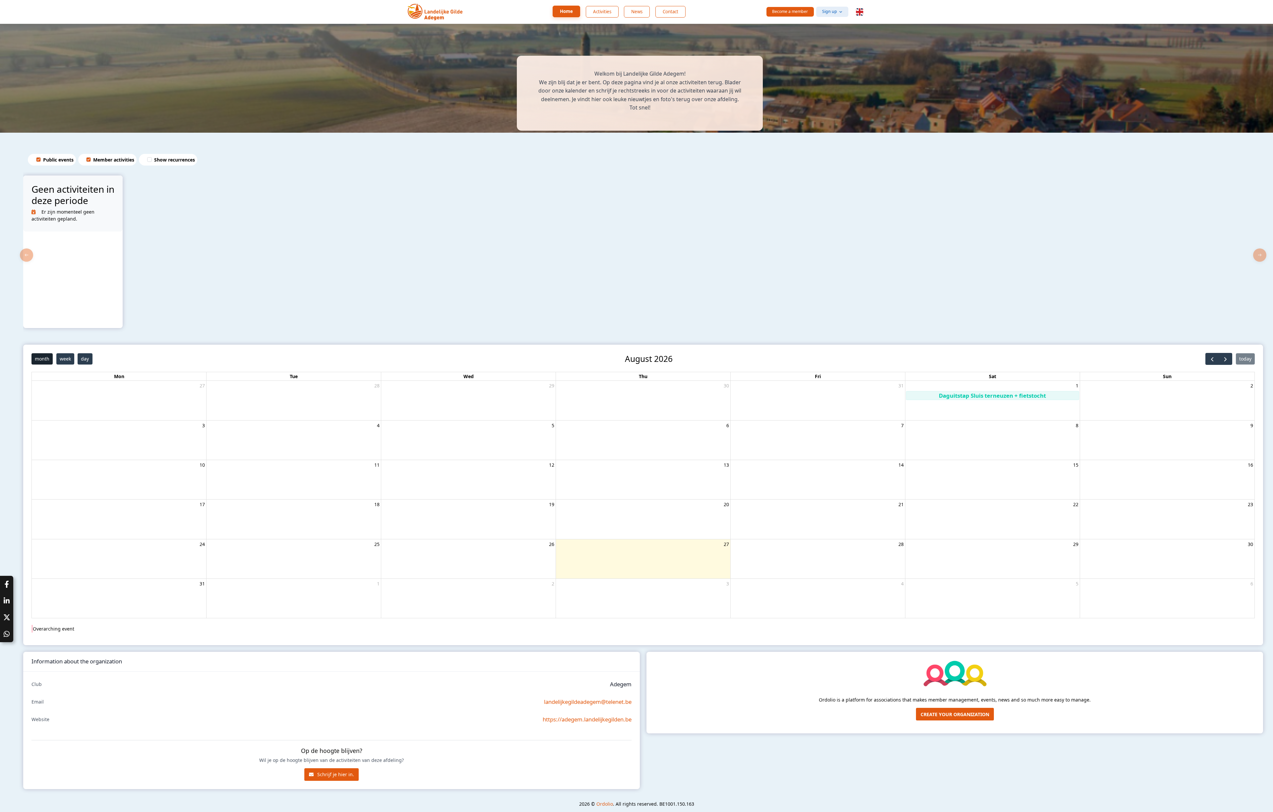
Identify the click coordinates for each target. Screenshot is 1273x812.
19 (551, 504)
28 (377, 385)
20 (726, 504)
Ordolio (604, 804)
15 (1075, 465)
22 (1075, 504)
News (636, 12)
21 (901, 504)
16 (1250, 465)
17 (202, 504)
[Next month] (1225, 359)
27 (202, 385)
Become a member (790, 11)
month (42, 359)
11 (377, 465)
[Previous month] (1212, 359)
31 (901, 385)
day (85, 359)
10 (202, 465)
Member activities (113, 160)
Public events (58, 160)
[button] (859, 12)
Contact (670, 12)
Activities (602, 12)
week (65, 359)
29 (551, 385)
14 (901, 465)
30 (726, 385)
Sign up (829, 11)
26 (551, 544)
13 (726, 465)
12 (551, 465)
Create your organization (955, 714)
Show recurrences (174, 160)
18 (377, 504)
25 (377, 544)
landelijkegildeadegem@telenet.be (588, 702)
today (1245, 359)
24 (202, 544)
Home (566, 11)
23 (1250, 504)
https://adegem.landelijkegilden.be (587, 719)
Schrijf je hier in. (335, 774)
